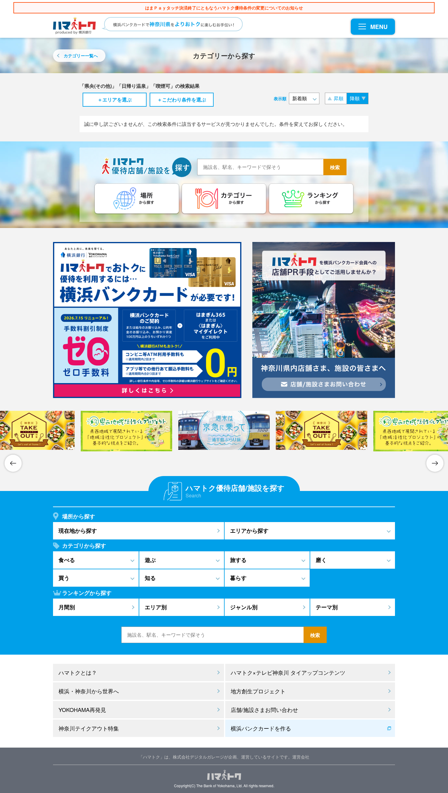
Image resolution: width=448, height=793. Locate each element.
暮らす (238, 578)
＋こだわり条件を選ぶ (181, 99)
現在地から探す (78, 531)
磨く (321, 560)
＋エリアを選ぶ (115, 99)
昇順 (338, 98)
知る (150, 578)
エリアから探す (249, 531)
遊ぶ (150, 560)
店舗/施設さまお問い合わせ (264, 709)
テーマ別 (327, 607)
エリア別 (156, 607)
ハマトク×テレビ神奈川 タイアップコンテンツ (288, 672)
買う (64, 578)
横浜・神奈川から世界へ (89, 691)
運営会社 (300, 757)
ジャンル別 (244, 607)
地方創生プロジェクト (258, 691)
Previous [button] (13, 463)
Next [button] (434, 463)
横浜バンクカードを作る (261, 728)
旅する (238, 560)
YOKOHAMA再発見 (82, 709)
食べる (67, 560)
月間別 (67, 607)
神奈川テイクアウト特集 (89, 728)
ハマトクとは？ (78, 672)
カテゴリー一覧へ (81, 55)
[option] (224, 430)
